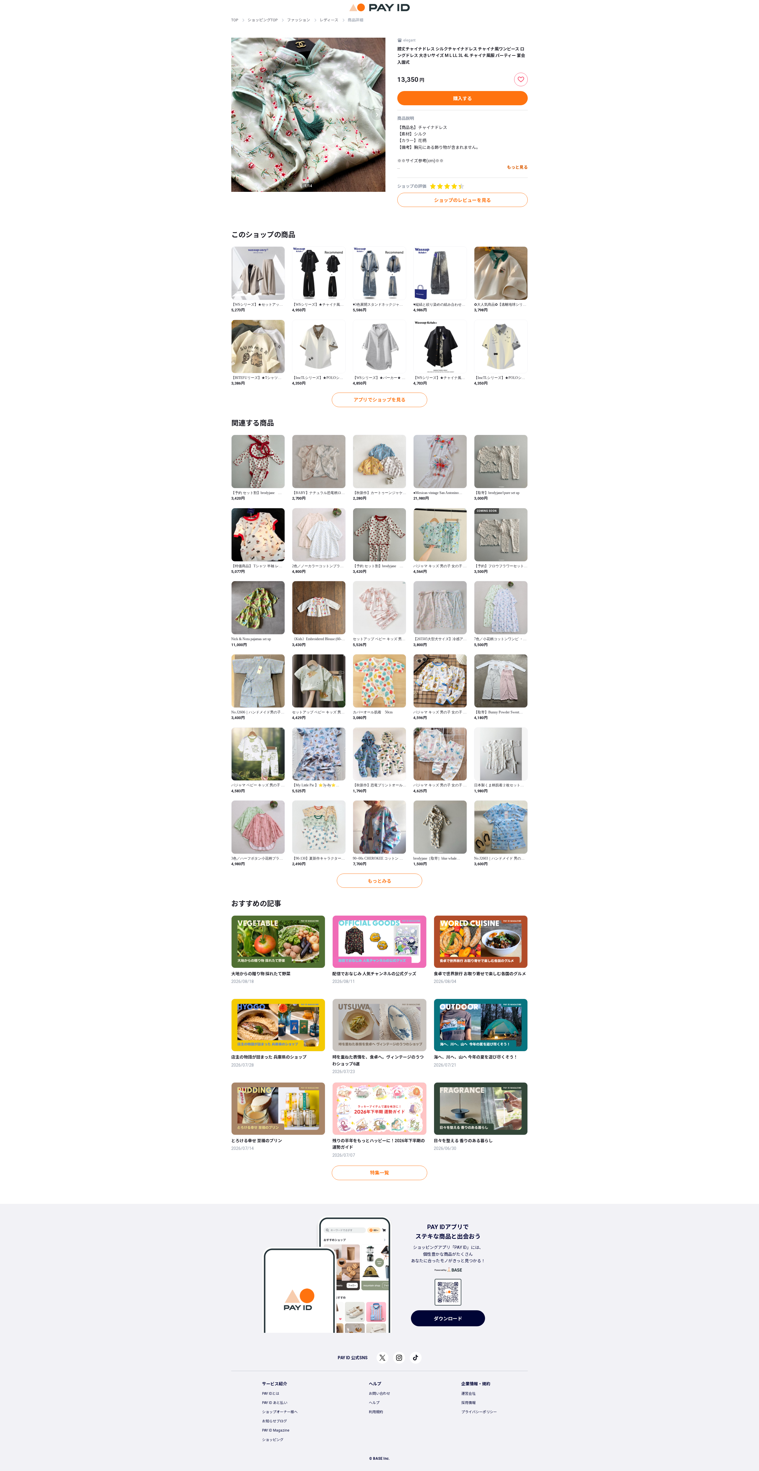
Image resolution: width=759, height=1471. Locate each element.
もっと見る (517, 167)
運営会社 (468, 1394)
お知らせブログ (274, 1421)
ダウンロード (448, 1319)
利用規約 (376, 1412)
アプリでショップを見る (379, 400)
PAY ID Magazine (275, 1430)
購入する (462, 98)
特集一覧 (379, 1173)
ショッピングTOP (263, 20)
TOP (234, 20)
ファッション (298, 20)
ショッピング (272, 1440)
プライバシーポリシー (479, 1412)
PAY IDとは (270, 1394)
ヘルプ (374, 1403)
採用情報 (468, 1403)
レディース (329, 20)
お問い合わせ (379, 1394)
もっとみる (379, 881)
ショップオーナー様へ (280, 1412)
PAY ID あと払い (274, 1403)
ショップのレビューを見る (462, 200)
